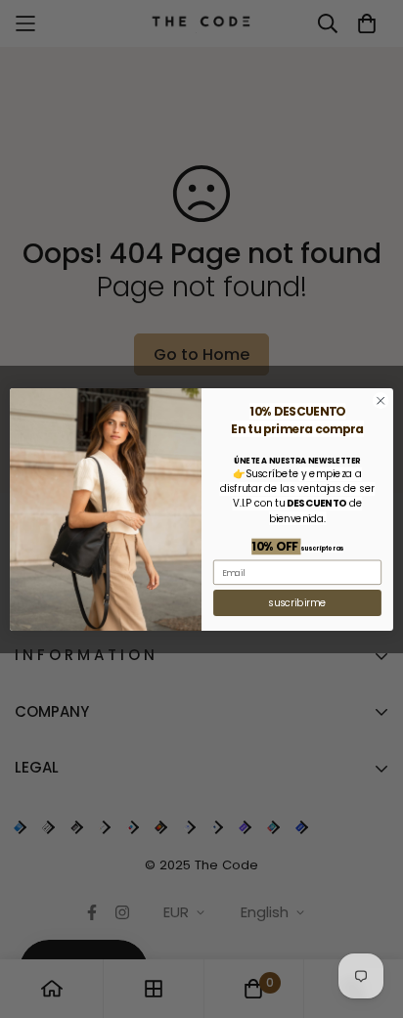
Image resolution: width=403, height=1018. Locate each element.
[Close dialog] (380, 400)
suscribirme (297, 602)
